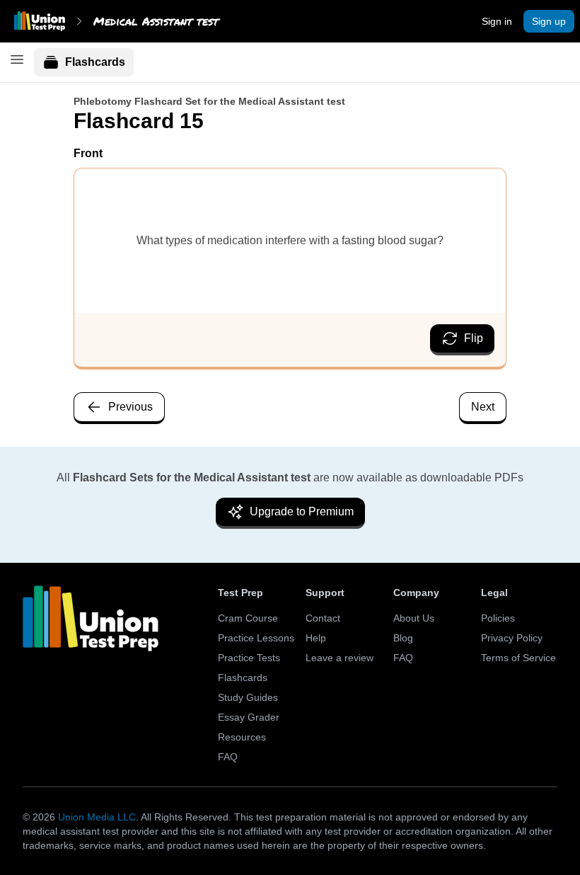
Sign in (497, 21)
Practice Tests (249, 657)
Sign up (549, 21)
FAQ (228, 756)
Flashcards (95, 62)
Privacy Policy (512, 638)
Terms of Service (518, 657)
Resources (242, 737)
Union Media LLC (97, 817)
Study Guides (248, 697)
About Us (413, 618)
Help (316, 638)
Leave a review (339, 657)
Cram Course (248, 618)
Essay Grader (248, 717)
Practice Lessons (256, 638)
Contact (323, 618)
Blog (403, 638)
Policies (498, 618)
